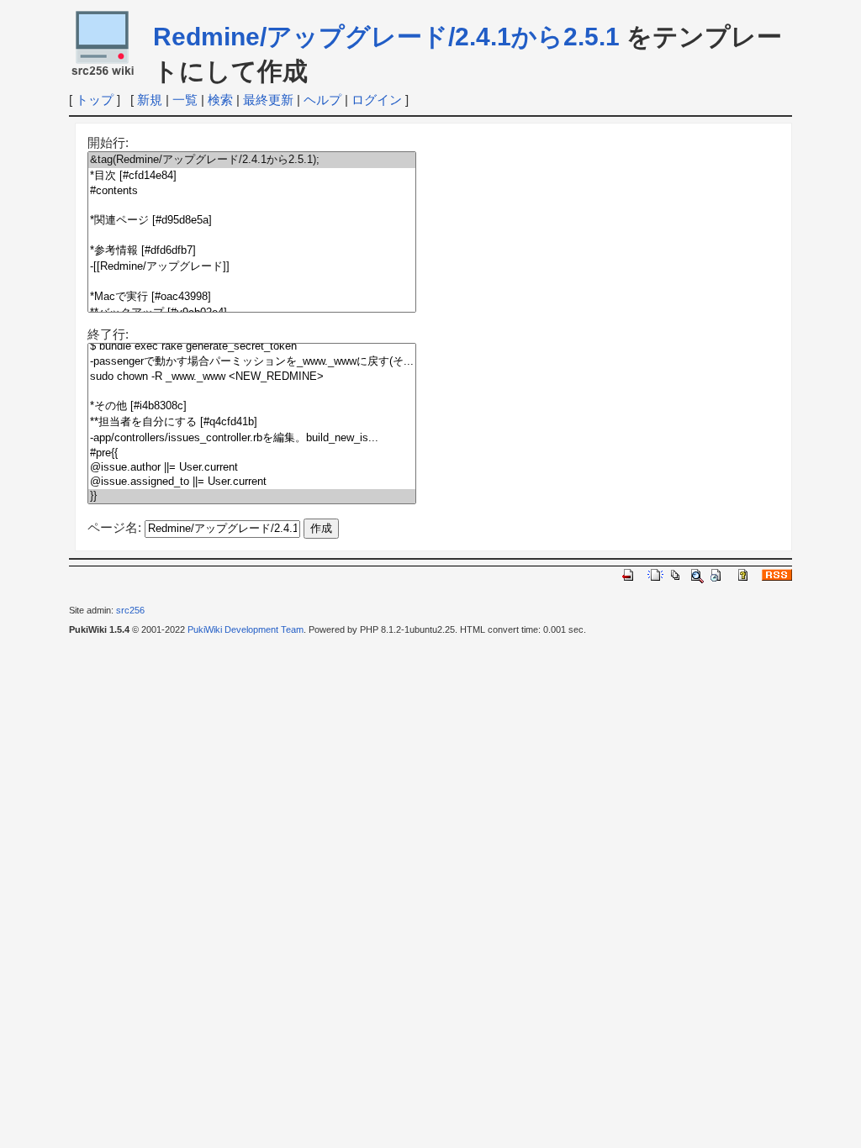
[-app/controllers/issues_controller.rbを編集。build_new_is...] (251, 438)
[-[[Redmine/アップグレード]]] (251, 267)
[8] (251, 282)
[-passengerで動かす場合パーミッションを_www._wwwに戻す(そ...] (251, 362)
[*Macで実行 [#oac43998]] (251, 297)
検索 (220, 99)
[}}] (251, 496)
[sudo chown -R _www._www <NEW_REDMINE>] (251, 377)
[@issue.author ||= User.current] (251, 468)
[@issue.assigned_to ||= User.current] (251, 482)
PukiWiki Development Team (246, 629)
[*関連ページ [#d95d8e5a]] (251, 221)
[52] (251, 391)
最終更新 (268, 99)
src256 (130, 610)
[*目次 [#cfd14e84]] (251, 176)
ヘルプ (322, 99)
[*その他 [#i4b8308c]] (251, 406)
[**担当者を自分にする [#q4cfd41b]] (251, 422)
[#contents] (251, 191)
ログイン (376, 99)
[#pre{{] (251, 453)
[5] (251, 236)
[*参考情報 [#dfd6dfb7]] (251, 251)
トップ (95, 99)
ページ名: (114, 527)
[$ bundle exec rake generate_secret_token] (251, 347)
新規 (149, 99)
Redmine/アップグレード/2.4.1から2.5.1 (386, 36)
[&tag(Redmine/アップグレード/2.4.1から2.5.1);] (251, 160)
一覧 (185, 99)
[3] (251, 205)
